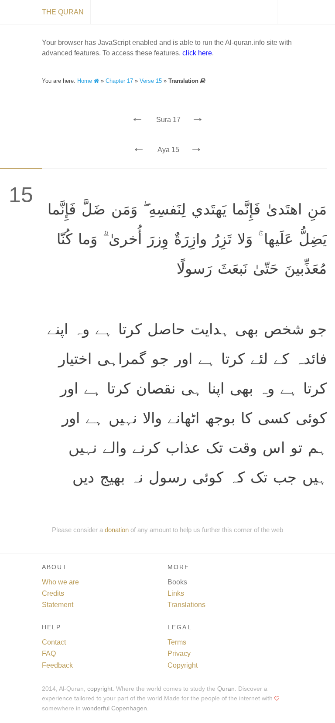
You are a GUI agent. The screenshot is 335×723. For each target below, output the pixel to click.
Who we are (60, 582)
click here (197, 53)
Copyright (183, 665)
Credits (53, 593)
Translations (186, 604)
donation (117, 529)
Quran (226, 689)
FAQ (49, 653)
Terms (177, 642)
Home (85, 81)
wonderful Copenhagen (114, 708)
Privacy (179, 653)
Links (176, 593)
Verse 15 (151, 81)
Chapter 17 (119, 81)
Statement (57, 604)
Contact (54, 642)
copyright (100, 689)
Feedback (57, 665)
